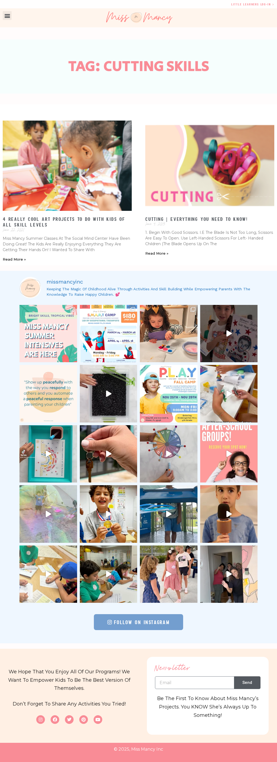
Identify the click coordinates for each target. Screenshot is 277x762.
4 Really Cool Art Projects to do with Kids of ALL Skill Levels (64, 222)
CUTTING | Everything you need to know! (196, 219)
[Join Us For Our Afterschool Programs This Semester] (229, 454)
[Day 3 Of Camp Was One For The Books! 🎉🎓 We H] (168, 574)
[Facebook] (55, 719)
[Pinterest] (83, 719)
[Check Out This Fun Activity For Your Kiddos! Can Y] (48, 454)
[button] (7, 15)
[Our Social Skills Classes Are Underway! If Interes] (229, 393)
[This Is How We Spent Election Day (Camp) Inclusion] (229, 333)
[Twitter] (69, 719)
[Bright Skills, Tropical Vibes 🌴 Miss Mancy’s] (48, 333)
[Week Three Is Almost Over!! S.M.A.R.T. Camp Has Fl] (168, 514)
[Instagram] (40, 719)
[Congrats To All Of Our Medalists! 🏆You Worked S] (108, 514)
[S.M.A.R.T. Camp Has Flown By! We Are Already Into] (229, 514)
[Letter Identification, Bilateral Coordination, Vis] (168, 454)
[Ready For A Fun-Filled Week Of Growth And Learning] (168, 393)
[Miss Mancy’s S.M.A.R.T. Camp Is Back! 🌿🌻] (108, 333)
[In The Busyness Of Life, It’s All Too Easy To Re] (48, 393)
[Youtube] (98, 719)
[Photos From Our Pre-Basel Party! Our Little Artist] (168, 333)
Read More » (14, 259)
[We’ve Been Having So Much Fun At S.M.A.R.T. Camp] (229, 574)
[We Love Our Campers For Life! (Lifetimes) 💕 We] (48, 514)
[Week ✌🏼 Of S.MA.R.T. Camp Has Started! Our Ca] (108, 574)
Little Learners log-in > (252, 4)
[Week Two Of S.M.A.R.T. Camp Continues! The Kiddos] (48, 574)
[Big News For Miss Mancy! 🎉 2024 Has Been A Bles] (108, 454)
